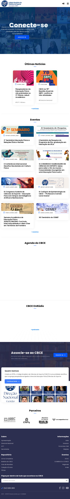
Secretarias (5, 449)
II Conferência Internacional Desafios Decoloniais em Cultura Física (17, 166)
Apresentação (6, 440)
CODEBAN (23, 494)
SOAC (67, 459)
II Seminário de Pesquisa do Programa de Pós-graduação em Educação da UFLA (52, 142)
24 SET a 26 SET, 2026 (11, 187)
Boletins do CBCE (7, 462)
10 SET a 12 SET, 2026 (46, 159)
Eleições (66, 449)
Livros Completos (7, 459)
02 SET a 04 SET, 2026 (11, 159)
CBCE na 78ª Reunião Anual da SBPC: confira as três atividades (46, 92)
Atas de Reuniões (7, 464)
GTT (2, 446)
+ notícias (35, 109)
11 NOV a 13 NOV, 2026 (11, 213)
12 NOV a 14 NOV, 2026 (47, 213)
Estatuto (66, 443)
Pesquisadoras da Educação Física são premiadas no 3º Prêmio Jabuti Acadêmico (23, 93)
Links (67, 440)
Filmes (3, 470)
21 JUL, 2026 (44, 84)
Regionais (65, 464)
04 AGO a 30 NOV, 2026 (12, 135)
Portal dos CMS (64, 446)
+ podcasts (35, 330)
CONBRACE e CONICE (61, 462)
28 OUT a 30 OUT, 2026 (47, 187)
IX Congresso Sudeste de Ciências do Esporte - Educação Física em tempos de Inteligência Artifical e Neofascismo (17, 195)
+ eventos (35, 232)
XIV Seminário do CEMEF (49, 217)
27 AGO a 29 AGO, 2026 (47, 135)
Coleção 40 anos (7, 467)
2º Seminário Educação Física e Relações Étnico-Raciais (17, 141)
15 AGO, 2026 (20, 84)
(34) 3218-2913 (9, 488)
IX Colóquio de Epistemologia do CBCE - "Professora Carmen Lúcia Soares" (52, 194)
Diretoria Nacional (7, 443)
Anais (67, 467)
